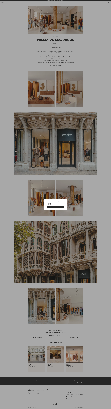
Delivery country (49, 203)
